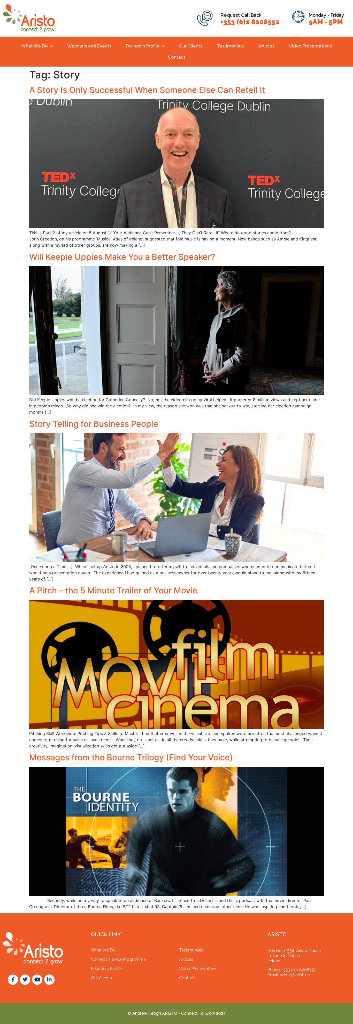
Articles (266, 46)
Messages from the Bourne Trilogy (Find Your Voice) (131, 757)
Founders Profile (143, 46)
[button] (37, 46)
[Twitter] (25, 979)
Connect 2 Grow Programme (118, 959)
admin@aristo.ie (295, 974)
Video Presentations (310, 46)
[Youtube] (37, 979)
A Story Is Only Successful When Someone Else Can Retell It (147, 90)
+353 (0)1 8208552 (250, 22)
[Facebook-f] (13, 979)
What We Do (34, 46)
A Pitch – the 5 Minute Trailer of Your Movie (113, 590)
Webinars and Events (89, 46)
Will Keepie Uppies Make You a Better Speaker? (122, 257)
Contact (176, 57)
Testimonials (230, 46)
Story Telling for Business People (93, 424)
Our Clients (190, 46)
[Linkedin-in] (49, 979)
